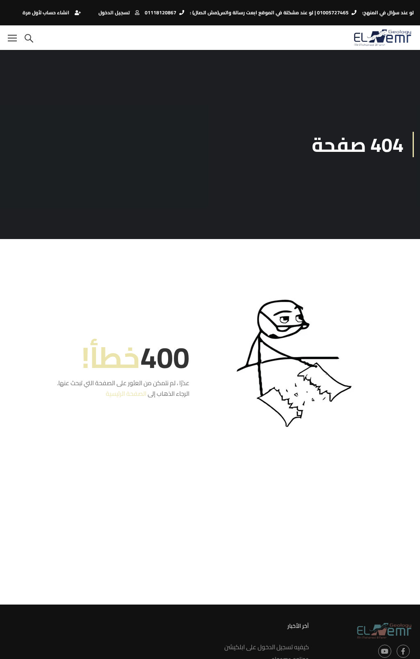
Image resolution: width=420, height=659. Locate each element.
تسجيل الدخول (114, 12)
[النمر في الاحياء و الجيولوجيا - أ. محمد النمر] (382, 37)
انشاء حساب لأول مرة (46, 12)
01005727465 (333, 12)
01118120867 (160, 12)
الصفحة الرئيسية (126, 393)
